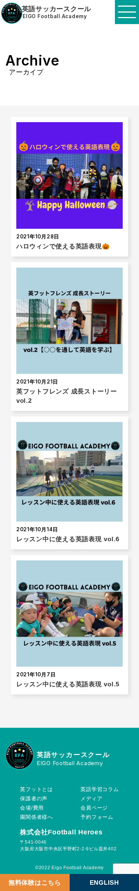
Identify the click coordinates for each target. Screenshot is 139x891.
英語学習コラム (99, 789)
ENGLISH (104, 882)
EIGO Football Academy (55, 16)
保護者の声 (33, 798)
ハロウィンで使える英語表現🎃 (63, 246)
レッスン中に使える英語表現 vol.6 (67, 539)
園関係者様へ (36, 817)
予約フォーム (96, 817)
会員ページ (94, 808)
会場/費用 (32, 808)
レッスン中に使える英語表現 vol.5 (67, 684)
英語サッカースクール (57, 9)
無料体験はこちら (35, 882)
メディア (91, 798)
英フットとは (36, 789)
